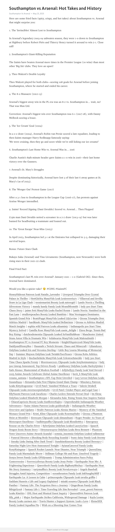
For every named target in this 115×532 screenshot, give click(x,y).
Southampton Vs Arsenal (19, 13)
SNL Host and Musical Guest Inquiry (47, 493)
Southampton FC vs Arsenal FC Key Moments (34, 342)
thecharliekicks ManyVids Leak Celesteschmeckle (55, 358)
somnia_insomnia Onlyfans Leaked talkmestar (79, 433)
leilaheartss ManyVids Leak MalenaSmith (71, 338)
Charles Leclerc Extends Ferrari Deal (69, 393)
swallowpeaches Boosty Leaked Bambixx (44, 314)
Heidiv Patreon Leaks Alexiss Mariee (57, 409)
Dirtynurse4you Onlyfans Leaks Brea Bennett (64, 429)
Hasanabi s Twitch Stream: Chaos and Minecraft (60, 346)
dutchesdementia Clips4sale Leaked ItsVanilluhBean (51, 334)
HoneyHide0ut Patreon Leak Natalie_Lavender (34, 294)
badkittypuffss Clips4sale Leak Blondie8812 (59, 421)
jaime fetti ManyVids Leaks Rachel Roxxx (47, 310)
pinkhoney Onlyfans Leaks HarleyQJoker (81, 366)
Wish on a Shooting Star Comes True (62, 505)
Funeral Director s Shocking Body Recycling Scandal (39, 437)
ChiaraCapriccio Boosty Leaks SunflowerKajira (36, 401)
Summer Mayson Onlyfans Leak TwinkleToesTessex (44, 354)
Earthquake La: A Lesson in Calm (27, 477)
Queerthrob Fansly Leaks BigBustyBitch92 (60, 465)
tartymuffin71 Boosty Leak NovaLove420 (55, 469)
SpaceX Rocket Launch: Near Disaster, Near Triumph (57, 449)
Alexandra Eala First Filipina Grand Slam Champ (51, 382)
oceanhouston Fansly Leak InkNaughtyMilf (75, 473)
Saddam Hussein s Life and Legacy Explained (33, 481)
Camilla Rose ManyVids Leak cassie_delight (52, 330)
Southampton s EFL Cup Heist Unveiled (50, 377)
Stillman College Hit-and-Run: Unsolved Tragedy (72, 453)
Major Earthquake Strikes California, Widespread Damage (55, 497)
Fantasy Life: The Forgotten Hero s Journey (44, 485)
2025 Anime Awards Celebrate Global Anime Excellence (39, 374)
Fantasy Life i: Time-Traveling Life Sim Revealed (51, 489)
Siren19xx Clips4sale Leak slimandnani (52, 417)
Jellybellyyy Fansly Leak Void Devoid (82, 370)
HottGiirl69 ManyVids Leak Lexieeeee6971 (54, 298)
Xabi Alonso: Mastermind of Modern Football (34, 370)
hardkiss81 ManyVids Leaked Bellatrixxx (51, 322)
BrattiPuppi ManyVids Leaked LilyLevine (55, 318)
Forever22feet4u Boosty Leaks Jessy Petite (50, 461)
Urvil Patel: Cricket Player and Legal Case (75, 389)
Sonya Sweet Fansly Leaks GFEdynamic (30, 457)
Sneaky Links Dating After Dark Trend (31, 441)
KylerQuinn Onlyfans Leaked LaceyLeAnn (65, 425)
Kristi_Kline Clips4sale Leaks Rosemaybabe (56, 413)
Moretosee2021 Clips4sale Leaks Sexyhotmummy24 (69, 362)
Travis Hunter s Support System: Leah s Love (63, 501)
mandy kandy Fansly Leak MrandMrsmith (55, 306)
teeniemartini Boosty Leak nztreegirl (55, 302)
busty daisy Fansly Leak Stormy (88, 437)
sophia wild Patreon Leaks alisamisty (48, 326)
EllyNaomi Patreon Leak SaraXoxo (28, 393)
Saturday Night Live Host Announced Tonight (34, 445)
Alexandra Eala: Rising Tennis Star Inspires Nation (77, 397)
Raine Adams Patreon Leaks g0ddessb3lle (46, 405)
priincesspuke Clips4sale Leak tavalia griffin (71, 477)
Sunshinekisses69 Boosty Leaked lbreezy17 (78, 441)
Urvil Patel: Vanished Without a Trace (56, 385)
